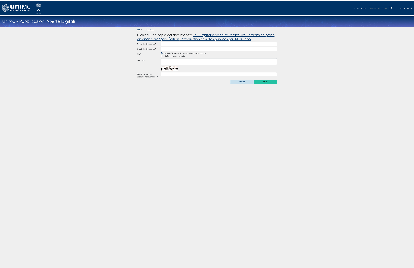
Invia (265, 82)
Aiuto (402, 8)
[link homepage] (16, 8)
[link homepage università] (38, 8)
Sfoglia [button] (363, 8)
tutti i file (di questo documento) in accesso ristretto (184, 53)
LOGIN (409, 8)
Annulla (242, 82)
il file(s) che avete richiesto (174, 56)
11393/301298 (148, 30)
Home (356, 8)
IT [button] (396, 8)
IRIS (138, 30)
